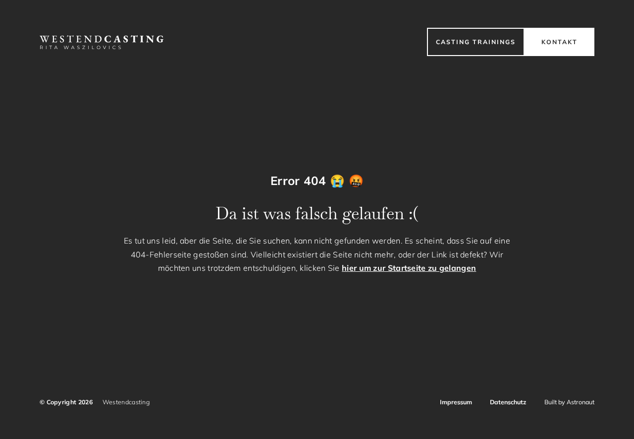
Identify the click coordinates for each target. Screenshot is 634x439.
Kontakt (559, 42)
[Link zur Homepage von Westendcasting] (101, 42)
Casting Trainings (476, 42)
